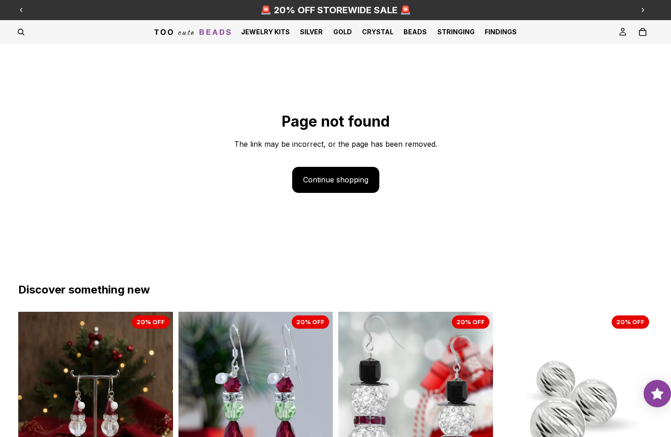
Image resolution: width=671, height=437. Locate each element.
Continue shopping (335, 179)
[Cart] (643, 32)
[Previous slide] (21, 10)
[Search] (21, 32)
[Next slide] (643, 10)
